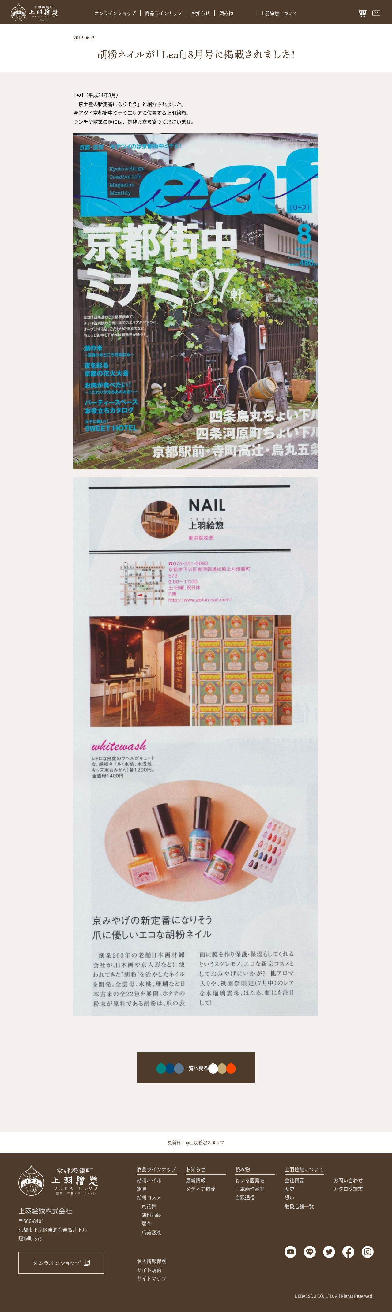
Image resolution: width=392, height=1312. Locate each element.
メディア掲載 (200, 1188)
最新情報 (195, 1180)
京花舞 (148, 1206)
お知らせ (200, 13)
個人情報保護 (151, 1261)
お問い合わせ (348, 1180)
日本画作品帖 (250, 1188)
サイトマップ (151, 1278)
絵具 (142, 1188)
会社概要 (294, 1180)
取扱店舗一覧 (299, 1206)
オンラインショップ (115, 13)
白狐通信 (245, 1197)
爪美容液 (151, 1232)
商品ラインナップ (163, 13)
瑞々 (146, 1223)
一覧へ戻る (196, 1067)
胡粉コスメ (149, 1197)
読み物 (226, 13)
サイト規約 (149, 1269)
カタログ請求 (348, 1188)
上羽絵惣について (279, 13)
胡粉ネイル (149, 1180)
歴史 (289, 1188)
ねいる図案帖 (250, 1180)
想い (289, 1197)
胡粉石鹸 (151, 1214)
